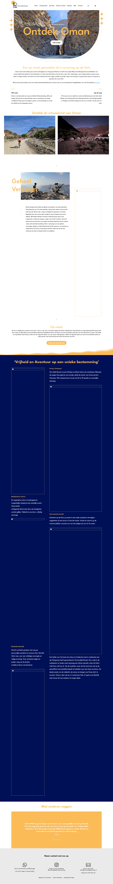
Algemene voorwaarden (45, 877)
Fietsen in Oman (60, 5)
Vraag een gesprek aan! (56, 343)
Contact (80, 5)
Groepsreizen (43, 5)
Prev (3, 135)
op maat (97, 82)
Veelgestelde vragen (69, 877)
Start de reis (56, 42)
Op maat (51, 5)
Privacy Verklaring (57, 877)
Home (36, 5)
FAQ (75, 5)
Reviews (69, 5)
